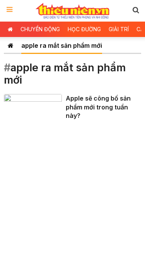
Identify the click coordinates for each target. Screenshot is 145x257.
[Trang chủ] (10, 45)
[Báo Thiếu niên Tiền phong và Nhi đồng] (72, 11)
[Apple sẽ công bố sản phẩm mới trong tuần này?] (33, 110)
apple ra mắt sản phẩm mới (61, 45)
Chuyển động (40, 29)
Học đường (84, 29)
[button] (135, 10)
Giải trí (119, 29)
